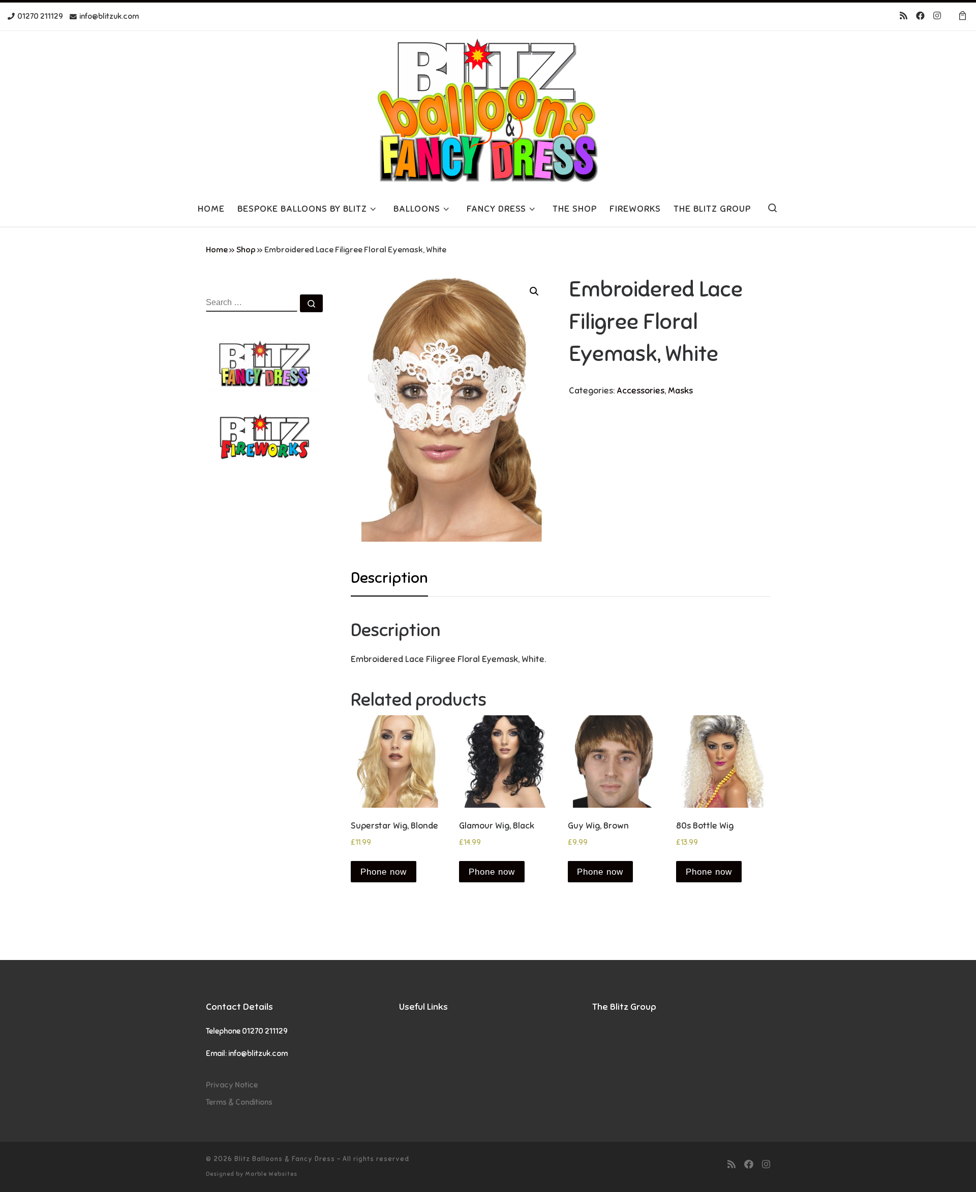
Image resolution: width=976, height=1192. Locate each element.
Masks (680, 390)
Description (389, 578)
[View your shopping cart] (962, 16)
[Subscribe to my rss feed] (903, 16)
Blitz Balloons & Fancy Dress (284, 1158)
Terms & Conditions (239, 1102)
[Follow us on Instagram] (937, 16)
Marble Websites (271, 1173)
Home (217, 250)
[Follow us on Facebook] (920, 16)
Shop (246, 250)
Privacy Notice (232, 1084)
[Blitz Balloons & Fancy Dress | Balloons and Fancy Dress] (488, 109)
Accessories (640, 390)
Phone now (383, 872)
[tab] (389, 578)
